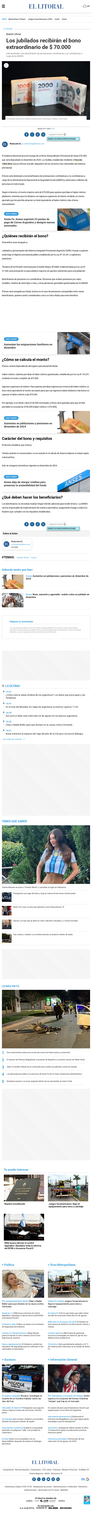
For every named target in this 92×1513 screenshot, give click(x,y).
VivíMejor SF (83, 1470)
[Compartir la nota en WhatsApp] (37, 134)
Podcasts (57, 1470)
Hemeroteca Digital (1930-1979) (18, 1487)
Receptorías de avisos (42, 1487)
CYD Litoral (47, 1470)
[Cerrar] (77, 139)
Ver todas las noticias (12, 739)
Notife (47, 1473)
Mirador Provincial (69, 1470)
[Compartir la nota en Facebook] (26, 134)
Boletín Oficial (23, 557)
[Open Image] (6, 65)
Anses (34, 557)
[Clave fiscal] (87, 1503)
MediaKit (64, 1490)
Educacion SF (57, 1473)
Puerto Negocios (36, 1473)
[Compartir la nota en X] (32, 134)
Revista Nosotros (22, 1470)
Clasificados (35, 1470)
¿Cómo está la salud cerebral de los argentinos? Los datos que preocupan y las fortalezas (45, 695)
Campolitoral (8, 1470)
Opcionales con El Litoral (48, 1490)
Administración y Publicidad (65, 1487)
